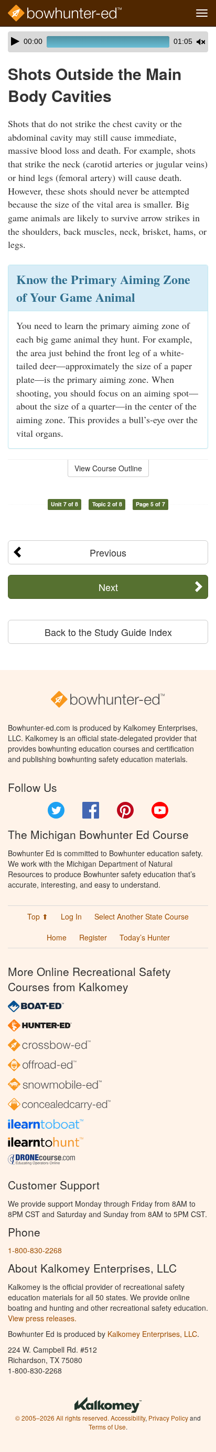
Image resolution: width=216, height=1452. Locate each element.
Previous (108, 552)
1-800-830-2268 (35, 1250)
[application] (108, 41)
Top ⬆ (37, 916)
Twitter (56, 810)
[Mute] (201, 42)
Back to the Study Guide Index (108, 632)
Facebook (90, 810)
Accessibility (128, 1417)
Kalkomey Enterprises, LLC (152, 1334)
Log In (71, 916)
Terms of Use (107, 1426)
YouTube (160, 810)
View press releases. (42, 1318)
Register (93, 937)
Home (57, 937)
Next (108, 587)
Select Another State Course (141, 916)
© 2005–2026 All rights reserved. (62, 1417)
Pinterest (125, 810)
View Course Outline (108, 468)
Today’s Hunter (145, 937)
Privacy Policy (168, 1417)
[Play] (15, 41)
